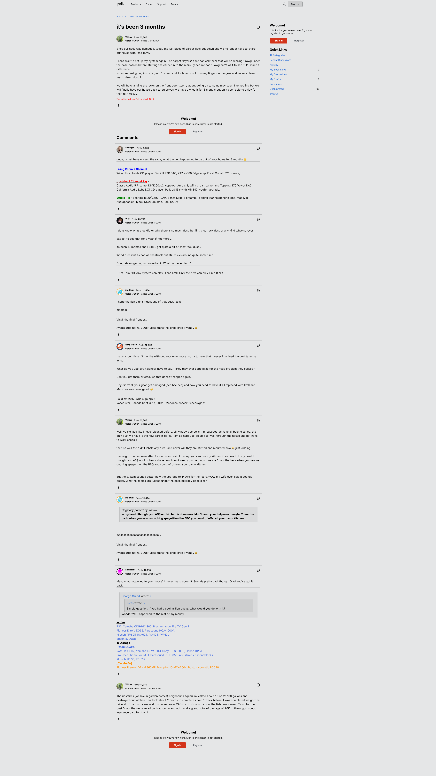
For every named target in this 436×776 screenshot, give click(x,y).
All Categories (277, 55)
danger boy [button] (131, 344)
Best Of (274, 93)
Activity (274, 64)
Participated (276, 84)
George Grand (131, 596)
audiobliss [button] (130, 569)
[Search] (284, 4)
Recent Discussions (280, 60)
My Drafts (295, 79)
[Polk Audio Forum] (120, 4)
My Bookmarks (295, 69)
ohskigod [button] (130, 147)
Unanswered (295, 88)
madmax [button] (129, 290)
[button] (258, 27)
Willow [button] (128, 37)
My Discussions (278, 74)
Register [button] (198, 131)
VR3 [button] (127, 218)
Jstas (130, 603)
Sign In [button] (178, 131)
